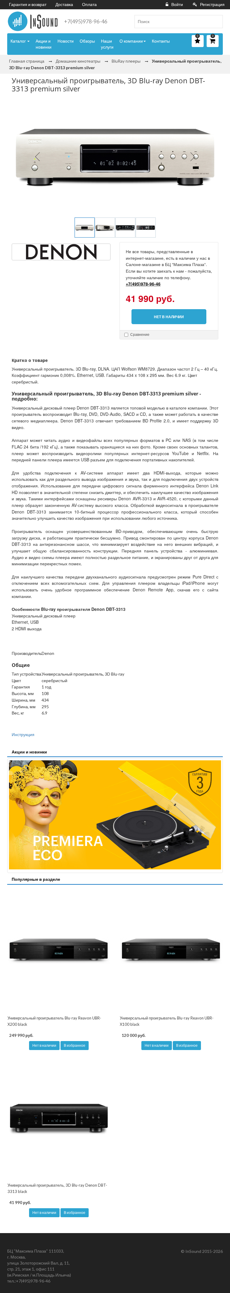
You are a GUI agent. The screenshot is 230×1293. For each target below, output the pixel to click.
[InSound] (32, 21)
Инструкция (23, 734)
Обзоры (87, 40)
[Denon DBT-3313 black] (58, 1117)
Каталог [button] (18, 40)
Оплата (89, 4)
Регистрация (212, 4)
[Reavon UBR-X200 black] (58, 950)
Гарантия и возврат (27, 4)
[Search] (216, 21)
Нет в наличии (44, 1045)
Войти (177, 4)
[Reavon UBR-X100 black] (171, 950)
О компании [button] (131, 40)
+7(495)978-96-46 (85, 21)
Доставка (64, 4)
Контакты (161, 40)
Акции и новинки (44, 43)
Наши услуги (107, 43)
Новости (66, 40)
